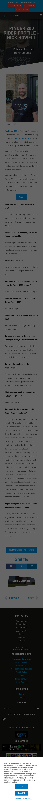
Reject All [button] (21, 793)
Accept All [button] (21, 787)
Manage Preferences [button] (23, 799)
